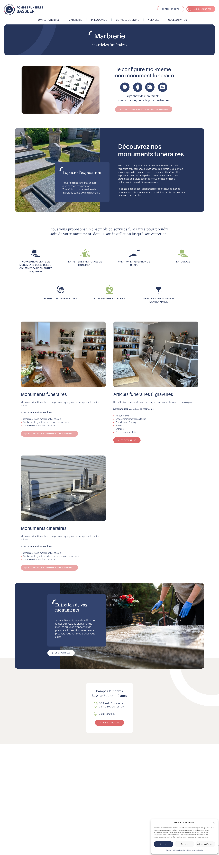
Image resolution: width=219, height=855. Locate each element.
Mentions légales (197, 850)
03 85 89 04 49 (107, 713)
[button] (214, 822)
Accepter (163, 844)
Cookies (168, 850)
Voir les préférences (205, 844)
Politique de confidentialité (181, 850)
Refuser (184, 844)
